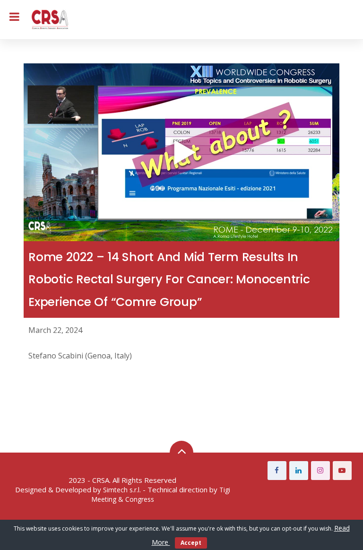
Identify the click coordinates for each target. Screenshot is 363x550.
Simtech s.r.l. (122, 489)
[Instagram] (320, 470)
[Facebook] (277, 470)
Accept (191, 543)
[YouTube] (342, 470)
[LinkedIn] (298, 470)
